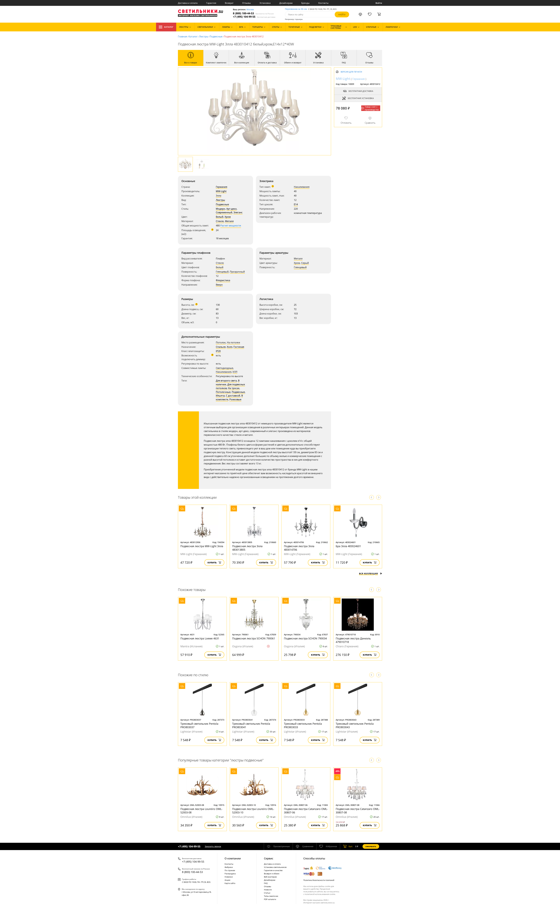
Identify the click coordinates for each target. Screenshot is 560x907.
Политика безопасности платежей (318, 880)
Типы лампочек (271, 896)
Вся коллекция (368, 573)
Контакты (323, 2)
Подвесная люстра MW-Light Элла (201, 546)
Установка (265, 2)
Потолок (221, 342)
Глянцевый (222, 271)
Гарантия (211, 2)
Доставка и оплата (187, 2)
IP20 (218, 351)
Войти (379, 3)
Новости (268, 889)
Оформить (370, 846)
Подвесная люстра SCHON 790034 (305, 638)
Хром (228, 216)
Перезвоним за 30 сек (296, 9)
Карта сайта (230, 883)
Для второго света (226, 380)
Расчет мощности (230, 225)
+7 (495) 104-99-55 (254, 16)
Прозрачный (237, 271)
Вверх (219, 284)
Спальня (221, 346)
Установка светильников (275, 867)
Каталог (168, 27)
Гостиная (238, 346)
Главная (182, 36)
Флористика (223, 280)
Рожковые (235, 399)
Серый (305, 263)
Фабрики (229, 867)
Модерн (220, 208)
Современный (224, 212)
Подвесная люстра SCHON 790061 (253, 638)
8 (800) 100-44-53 (253, 13)
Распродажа (230, 873)
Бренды (305, 2)
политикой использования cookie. (320, 894)
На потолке (233, 342)
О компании (233, 858)
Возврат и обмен (271, 873)
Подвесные (216, 36)
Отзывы (246, 2)
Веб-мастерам (270, 876)
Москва (250, 9)
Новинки (229, 876)
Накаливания (301, 186)
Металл (229, 221)
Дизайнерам (286, 2)
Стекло (220, 221)
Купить (212, 562)
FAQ (266, 883)
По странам (230, 870)
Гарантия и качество (273, 870)
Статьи (267, 893)
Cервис (268, 858)
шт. (351, 846)
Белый (219, 216)
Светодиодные (224, 368)
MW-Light (221, 191)
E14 (296, 204)
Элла (218, 195)
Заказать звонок (213, 846)
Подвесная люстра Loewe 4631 (199, 638)
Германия (221, 186)
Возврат (229, 2)
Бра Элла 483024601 (348, 546)
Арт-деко (231, 208)
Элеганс (238, 212)
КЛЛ (235, 371)
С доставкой (233, 395)
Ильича (220, 395)
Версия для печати (351, 72)
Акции (227, 880)
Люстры (203, 36)
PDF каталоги (270, 899)
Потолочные (223, 392)
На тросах (233, 388)
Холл (229, 346)
